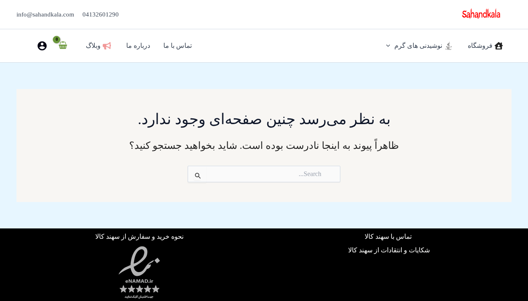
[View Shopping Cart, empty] (63, 46)
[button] (390, 45)
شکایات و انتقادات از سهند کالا (389, 250)
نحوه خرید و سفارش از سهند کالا (139, 236)
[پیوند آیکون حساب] (42, 46)
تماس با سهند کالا (389, 236)
